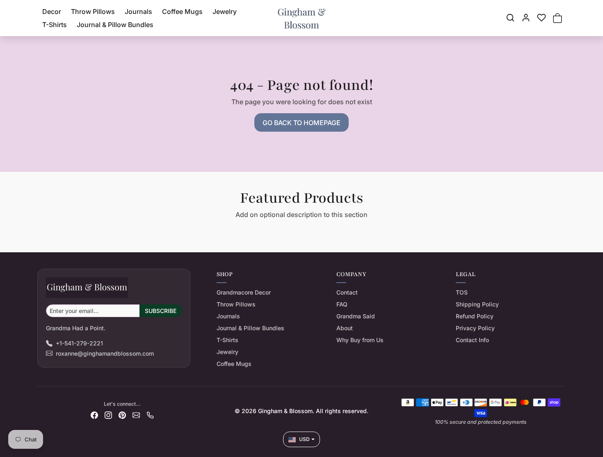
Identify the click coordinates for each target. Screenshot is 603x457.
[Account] (526, 17)
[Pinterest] (122, 414)
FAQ (341, 304)
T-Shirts (54, 25)
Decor (51, 11)
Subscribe (160, 310)
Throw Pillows (93, 11)
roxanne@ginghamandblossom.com (105, 353)
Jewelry (224, 11)
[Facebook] (94, 414)
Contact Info (472, 339)
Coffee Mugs (182, 11)
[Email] (136, 414)
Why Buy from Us (360, 339)
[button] (510, 17)
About (344, 327)
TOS (462, 292)
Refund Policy (474, 316)
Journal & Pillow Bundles (115, 25)
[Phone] (150, 414)
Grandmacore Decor (244, 292)
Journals (138, 11)
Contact (347, 292)
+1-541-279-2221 (79, 343)
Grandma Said (355, 316)
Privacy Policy (475, 327)
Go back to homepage (301, 123)
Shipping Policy (477, 304)
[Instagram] (108, 414)
